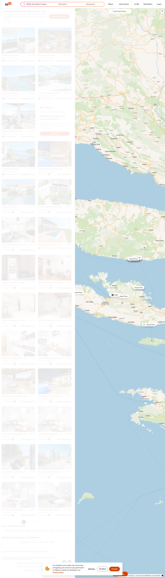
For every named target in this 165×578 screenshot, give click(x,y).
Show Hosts (124, 4)
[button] (136, 4)
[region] (120, 293)
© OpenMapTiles (139, 575)
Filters (110, 4)
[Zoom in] (162, 10)
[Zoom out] (162, 14)
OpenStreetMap (156, 575)
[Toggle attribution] (162, 575)
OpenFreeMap (129, 575)
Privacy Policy (58, 572)
